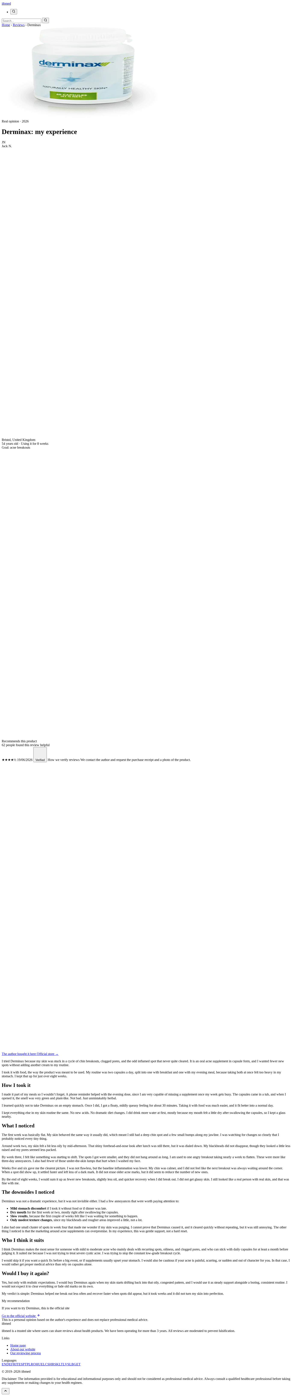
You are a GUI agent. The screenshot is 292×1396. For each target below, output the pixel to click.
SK (56, 1364)
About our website (22, 1349)
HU (38, 1364)
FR (13, 1364)
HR (51, 1364)
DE (8, 1364)
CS (47, 1364)
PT (25, 1364)
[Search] (13, 11)
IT (17, 1364)
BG (73, 1364)
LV (65, 1364)
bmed (6, 3)
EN (4, 1364)
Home (6, 25)
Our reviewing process (25, 1353)
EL (43, 1364)
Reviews (19, 25)
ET (78, 1364)
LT (61, 1364)
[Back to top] (5, 1391)
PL (29, 1364)
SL (69, 1364)
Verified (40, 760)
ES (21, 1364)
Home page (18, 1345)
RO (33, 1364)
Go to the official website (19, 1316)
